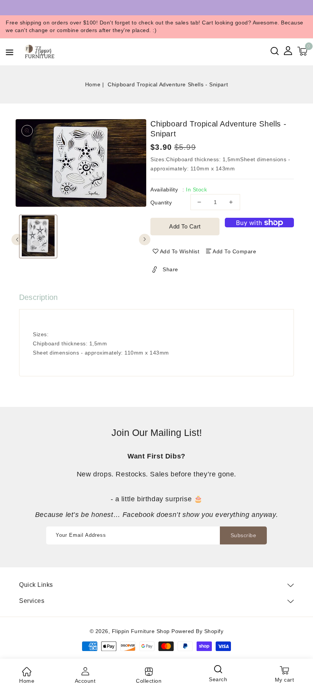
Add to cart (185, 226)
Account (85, 681)
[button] (9, 54)
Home (92, 84)
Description (38, 297)
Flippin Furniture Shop (141, 631)
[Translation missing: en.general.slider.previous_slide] (17, 239)
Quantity (161, 202)
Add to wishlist (180, 251)
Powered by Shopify (197, 631)
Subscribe (244, 535)
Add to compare (234, 251)
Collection (148, 681)
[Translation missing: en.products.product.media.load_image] (38, 236)
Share (170, 269)
